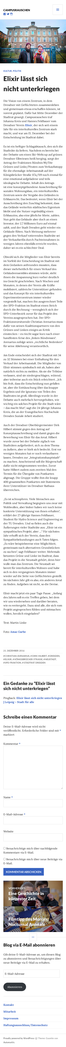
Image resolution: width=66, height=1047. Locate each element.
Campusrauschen (16, 10)
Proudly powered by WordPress (18, 1038)
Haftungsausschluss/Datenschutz (25, 1025)
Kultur (7, 71)
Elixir (28, 125)
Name (8, 797)
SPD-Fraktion (13, 662)
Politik (17, 71)
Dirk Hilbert (39, 656)
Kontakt (8, 1004)
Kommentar (11, 743)
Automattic (9, 1042)
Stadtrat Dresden (35, 662)
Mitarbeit (9, 1011)
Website (8, 831)
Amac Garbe (18, 631)
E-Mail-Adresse (14, 814)
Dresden (54, 656)
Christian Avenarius (17, 656)
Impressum (10, 1018)
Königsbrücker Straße (28, 659)
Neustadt (50, 659)
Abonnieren (14, 987)
